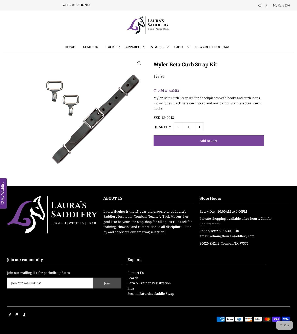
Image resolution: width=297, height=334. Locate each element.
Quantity (162, 127)
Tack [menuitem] (110, 47)
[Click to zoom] (139, 62)
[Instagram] (17, 315)
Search (132, 278)
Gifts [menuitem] (179, 47)
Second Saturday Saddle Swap (150, 293)
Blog (130, 288)
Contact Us (135, 272)
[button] (166, 90)
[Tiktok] (24, 315)
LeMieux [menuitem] (90, 47)
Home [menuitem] (70, 47)
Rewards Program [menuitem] (212, 47)
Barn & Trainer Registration (149, 283)
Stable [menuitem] (157, 47)
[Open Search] (259, 5)
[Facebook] (10, 315)
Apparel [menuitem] (132, 47)
